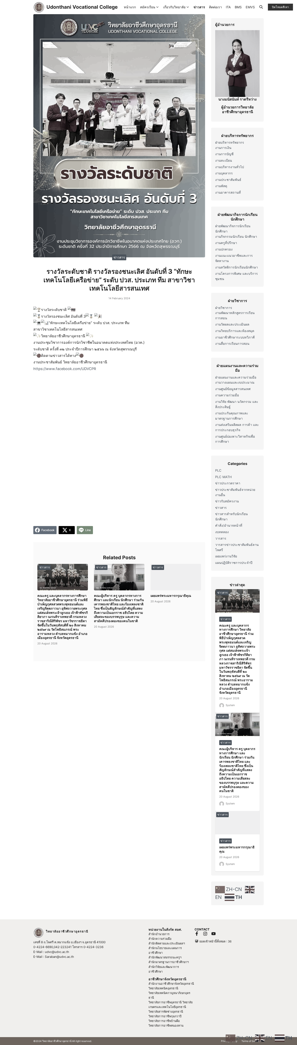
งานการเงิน (223, 148)
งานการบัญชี (224, 154)
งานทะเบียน (223, 160)
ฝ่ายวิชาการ (223, 308)
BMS (238, 7)
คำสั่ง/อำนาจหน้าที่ (228, 525)
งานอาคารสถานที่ (228, 192)
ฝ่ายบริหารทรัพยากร (229, 142)
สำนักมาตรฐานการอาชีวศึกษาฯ (168, 962)
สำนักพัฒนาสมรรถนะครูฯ (164, 957)
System (230, 705)
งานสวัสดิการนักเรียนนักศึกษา (236, 267)
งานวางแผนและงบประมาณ (234, 382)
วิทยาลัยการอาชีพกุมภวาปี (164, 1016)
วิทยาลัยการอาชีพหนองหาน (165, 1025)
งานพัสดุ (221, 186)
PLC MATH (223, 477)
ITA (228, 7)
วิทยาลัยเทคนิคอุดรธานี (163, 988)
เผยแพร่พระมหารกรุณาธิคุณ (171, 596)
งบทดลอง (222, 532)
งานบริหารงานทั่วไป (229, 167)
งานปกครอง (224, 249)
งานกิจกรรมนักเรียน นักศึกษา (236, 236)
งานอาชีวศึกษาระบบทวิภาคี (235, 337)
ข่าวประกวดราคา (227, 483)
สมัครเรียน (147, 7)
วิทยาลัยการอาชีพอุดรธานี (165, 1002)
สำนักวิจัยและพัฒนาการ (163, 967)
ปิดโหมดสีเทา (280, 7)
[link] (64, 369)
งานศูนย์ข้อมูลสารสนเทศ (233, 389)
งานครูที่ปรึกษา (226, 243)
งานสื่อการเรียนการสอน (232, 344)
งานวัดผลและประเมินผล (232, 324)
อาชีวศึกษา (155, 971)
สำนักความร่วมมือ (160, 938)
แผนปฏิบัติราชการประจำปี (233, 563)
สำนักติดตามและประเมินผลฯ (166, 943)
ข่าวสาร (199, 7)
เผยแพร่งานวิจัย (226, 556)
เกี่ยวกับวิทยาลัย (174, 7)
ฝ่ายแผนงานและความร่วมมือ (235, 377)
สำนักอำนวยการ (159, 934)
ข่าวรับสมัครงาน (227, 501)
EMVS (250, 7)
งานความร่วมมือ (227, 395)
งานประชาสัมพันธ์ (228, 180)
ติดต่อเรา (215, 7)
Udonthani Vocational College (82, 7)
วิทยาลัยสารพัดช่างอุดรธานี (165, 1011)
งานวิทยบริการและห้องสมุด (234, 331)
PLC (218, 470)
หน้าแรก (130, 7)
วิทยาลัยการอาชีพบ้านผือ (164, 1021)
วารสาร (220, 538)
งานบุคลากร (224, 173)
